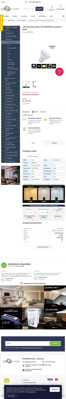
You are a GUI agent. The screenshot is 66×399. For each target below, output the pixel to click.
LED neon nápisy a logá (11, 155)
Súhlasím (55, 389)
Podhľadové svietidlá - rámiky (10, 148)
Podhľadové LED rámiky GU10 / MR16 (11, 73)
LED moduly (8, 122)
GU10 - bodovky (11, 42)
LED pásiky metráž (10, 95)
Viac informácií (30, 392)
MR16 (8, 54)
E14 (8, 51)
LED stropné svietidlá (10, 119)
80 (62, 240)
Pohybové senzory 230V (11, 152)
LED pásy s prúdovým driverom (10, 84)
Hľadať (39, 9)
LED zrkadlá (8, 158)
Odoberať (55, 343)
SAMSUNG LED (9, 33)
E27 (8, 45)
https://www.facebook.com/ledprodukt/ (33, 365)
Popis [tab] (33, 143)
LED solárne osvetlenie (10, 36)
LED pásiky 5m (9, 92)
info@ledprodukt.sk (30, 362)
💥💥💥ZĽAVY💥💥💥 (11, 27)
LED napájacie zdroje (10, 104)
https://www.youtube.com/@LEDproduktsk (33, 370)
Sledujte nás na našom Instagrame (35, 283)
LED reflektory (8, 113)
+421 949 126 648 (50, 362)
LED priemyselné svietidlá (9, 129)
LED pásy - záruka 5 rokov (10, 79)
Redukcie (9, 60)
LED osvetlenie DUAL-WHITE (10, 139)
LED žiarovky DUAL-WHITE (11, 63)
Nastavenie (11, 396)
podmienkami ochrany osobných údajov (31, 348)
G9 (8, 57)
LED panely (8, 116)
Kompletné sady (9, 98)
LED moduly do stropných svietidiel (10, 143)
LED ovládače (8, 101)
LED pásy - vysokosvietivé (8, 88)
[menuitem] (6, 16)
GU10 (61, 235)
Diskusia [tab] (54, 143)
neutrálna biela (58, 233)
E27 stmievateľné (11, 48)
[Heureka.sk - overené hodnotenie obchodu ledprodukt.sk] (6, 385)
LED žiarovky (8, 39)
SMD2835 (60, 237)
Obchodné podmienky (30, 382)
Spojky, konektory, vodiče (11, 110)
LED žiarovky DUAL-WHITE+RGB (12, 68)
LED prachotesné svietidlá (9, 134)
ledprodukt (48, 365)
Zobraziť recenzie (19, 266)
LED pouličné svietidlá (10, 125)
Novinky (7, 30)
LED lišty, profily (9, 107)
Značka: (28, 115)
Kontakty (3, 2)
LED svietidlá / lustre (10, 161)
